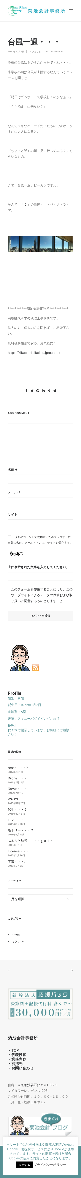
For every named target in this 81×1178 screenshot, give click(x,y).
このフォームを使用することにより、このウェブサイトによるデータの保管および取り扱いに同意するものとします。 (42, 595)
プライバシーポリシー (50, 1165)
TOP (15, 1050)
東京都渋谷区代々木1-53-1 (37, 1085)
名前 (12, 469)
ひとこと (36, 51)
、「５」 (23, 204)
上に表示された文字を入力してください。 (38, 567)
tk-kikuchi (56, 51)
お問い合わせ (22, 1068)
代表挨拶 (18, 1055)
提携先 (16, 1063)
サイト (12, 514)
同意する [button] (24, 1164)
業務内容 (18, 1059)
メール (14, 492)
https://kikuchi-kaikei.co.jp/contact (34, 353)
